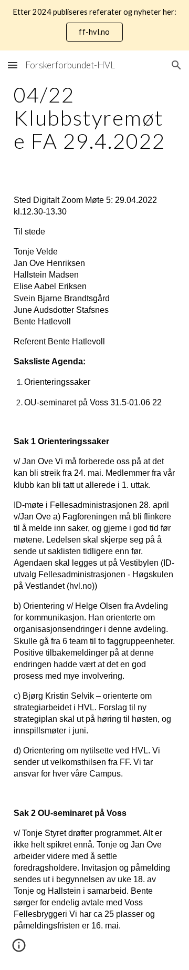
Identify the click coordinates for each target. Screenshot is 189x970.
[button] (12, 64)
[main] (94, 118)
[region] (94, 25)
